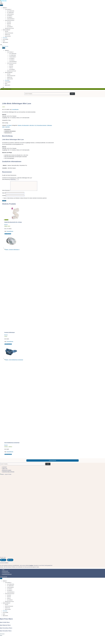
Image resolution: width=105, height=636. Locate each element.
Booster (9, 23)
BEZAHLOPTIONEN (6, 470)
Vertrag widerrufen (52, 460)
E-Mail (4, 195)
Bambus (20, 125)
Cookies (31, 565)
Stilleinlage (49, 125)
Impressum (5, 571)
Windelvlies (7, 34)
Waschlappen (8, 36)
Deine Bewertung (6, 179)
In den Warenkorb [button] (7, 233)
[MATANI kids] (5, 46)
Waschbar (7, 127)
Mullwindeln (10, 26)
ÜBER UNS (4, 468)
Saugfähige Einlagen (9, 20)
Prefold (9, 25)
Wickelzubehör (6, 29)
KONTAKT (4, 467)
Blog (4, 40)
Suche (72, 93)
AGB (3, 569)
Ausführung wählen (8, 344)
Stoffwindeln (8, 9)
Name (3, 192)
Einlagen (11, 64)
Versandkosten (15, 109)
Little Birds (31, 125)
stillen (3, 127)
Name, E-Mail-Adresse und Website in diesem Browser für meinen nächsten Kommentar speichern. (25, 198)
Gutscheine (5, 39)
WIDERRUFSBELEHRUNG (8, 471)
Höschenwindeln (10, 18)
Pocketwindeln (10, 14)
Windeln (5, 7)
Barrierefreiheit (7, 574)
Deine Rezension (6, 190)
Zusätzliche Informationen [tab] (10, 131)
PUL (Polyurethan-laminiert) (40, 125)
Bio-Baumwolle (25, 125)
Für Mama (5, 37)
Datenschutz (5, 572)
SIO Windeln (9, 17)
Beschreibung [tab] (7, 129)
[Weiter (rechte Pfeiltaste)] (1, 635)
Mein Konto (5, 42)
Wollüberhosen (12, 53)
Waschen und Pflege (9, 28)
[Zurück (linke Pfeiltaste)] (0, 635)
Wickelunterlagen (11, 75)
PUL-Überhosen (10, 12)
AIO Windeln (9, 15)
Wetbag (6, 31)
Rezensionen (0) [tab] (8, 132)
